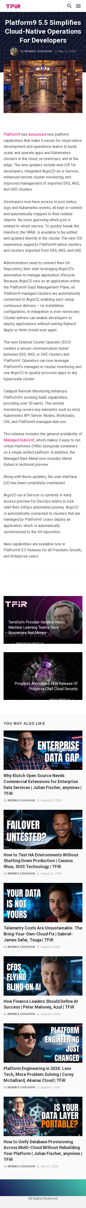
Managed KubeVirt (19, 440)
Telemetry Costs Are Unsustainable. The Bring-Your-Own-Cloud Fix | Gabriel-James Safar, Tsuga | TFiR (43, 934)
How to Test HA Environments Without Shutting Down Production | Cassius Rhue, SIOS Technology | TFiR (41, 861)
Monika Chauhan (38, 51)
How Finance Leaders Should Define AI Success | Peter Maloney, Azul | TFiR (41, 1004)
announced (37, 134)
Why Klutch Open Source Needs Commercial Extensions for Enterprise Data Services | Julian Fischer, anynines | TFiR (42, 784)
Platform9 (12, 134)
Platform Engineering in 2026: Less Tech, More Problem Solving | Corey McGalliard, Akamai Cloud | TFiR (39, 1074)
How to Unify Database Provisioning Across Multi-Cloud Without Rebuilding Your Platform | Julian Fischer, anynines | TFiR (43, 1150)
